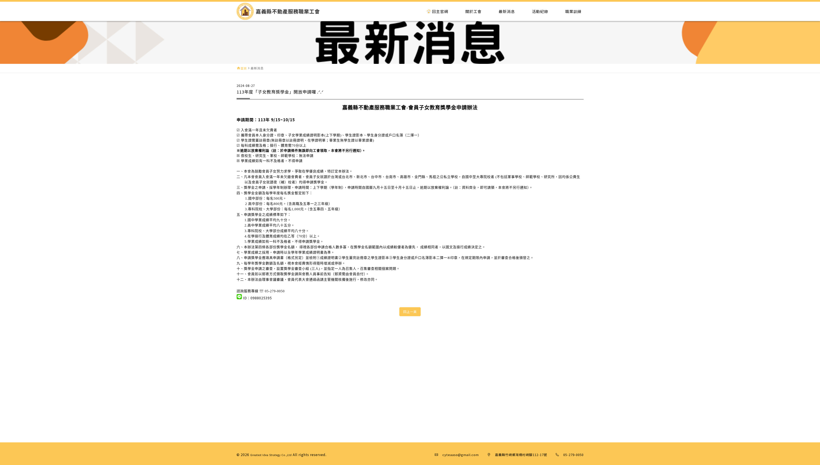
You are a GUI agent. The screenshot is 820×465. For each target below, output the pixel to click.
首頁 (243, 68)
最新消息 (507, 11)
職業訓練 (573, 11)
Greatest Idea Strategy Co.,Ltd (271, 455)
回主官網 (440, 11)
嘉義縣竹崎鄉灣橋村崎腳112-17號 (521, 454)
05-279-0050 (573, 454)
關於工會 (473, 11)
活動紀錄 (540, 11)
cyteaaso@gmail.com (460, 454)
